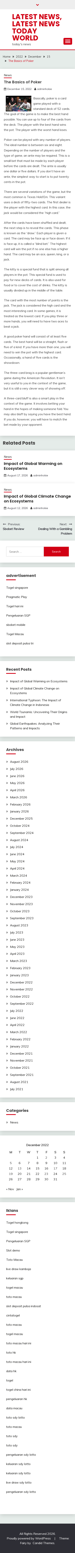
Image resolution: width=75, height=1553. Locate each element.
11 (64, 1163)
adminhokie (44, 89)
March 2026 (18, 797)
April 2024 (17, 868)
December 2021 (21, 1053)
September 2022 (22, 1003)
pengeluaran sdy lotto (21, 1492)
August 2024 (19, 840)
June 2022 (17, 1018)
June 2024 (17, 854)
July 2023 (16, 932)
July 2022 (16, 1011)
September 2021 (22, 1075)
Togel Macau (15, 634)
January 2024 (19, 890)
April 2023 (17, 954)
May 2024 (17, 861)
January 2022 (19, 1046)
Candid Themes (43, 1543)
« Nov (10, 1189)
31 (55, 1179)
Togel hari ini (14, 606)
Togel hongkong (17, 1222)
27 (20, 1179)
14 (29, 1168)
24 (55, 1174)
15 (37, 1168)
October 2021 (20, 1068)
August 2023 (19, 925)
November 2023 (21, 904)
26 (11, 1179)
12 (11, 1168)
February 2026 (20, 804)
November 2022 (21, 989)
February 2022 (20, 1039)
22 (37, 1174)
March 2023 (18, 961)
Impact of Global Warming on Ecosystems (33, 466)
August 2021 (19, 1082)
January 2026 (19, 811)
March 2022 (18, 1032)
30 (46, 1179)
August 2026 (19, 762)
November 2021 (21, 1060)
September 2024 (22, 833)
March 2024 (18, 875)
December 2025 (21, 818)
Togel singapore (17, 587)
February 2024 (20, 882)
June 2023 (17, 939)
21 (29, 1174)
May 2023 (17, 947)
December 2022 (21, 982)
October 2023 (20, 911)
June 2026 (17, 776)
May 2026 (17, 783)
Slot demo (13, 1250)
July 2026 (16, 769)
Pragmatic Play (16, 597)
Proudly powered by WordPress (29, 1538)
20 (20, 1174)
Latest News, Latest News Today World (37, 27)
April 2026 (17, 790)
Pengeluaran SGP (18, 615)
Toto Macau (14, 1260)
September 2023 (22, 918)
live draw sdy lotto (19, 1482)
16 (46, 1168)
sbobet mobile (15, 625)
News (8, 75)
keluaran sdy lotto (18, 1464)
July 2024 (16, 847)
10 (55, 1163)
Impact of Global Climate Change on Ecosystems (37, 499)
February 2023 (20, 968)
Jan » (19, 1189)
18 (64, 1168)
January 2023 (19, 975)
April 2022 (17, 1025)
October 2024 (20, 826)
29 (37, 1179)
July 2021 (16, 1089)
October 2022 (20, 996)
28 (29, 1179)
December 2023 (21, 897)
